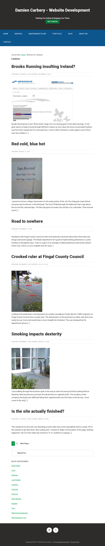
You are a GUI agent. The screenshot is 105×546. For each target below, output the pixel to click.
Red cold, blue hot (28, 144)
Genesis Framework (63, 542)
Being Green (15, 466)
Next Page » (25, 444)
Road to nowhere (27, 221)
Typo (13, 508)
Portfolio (14, 494)
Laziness (14, 485)
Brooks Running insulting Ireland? (43, 66)
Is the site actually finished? (37, 411)
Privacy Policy (75, 542)
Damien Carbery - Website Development (52, 10)
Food (13, 470)
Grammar (14, 475)
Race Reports (16, 499)
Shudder (14, 504)
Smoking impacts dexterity (36, 334)
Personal (14, 489)
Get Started (52, 21)
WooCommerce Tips (18, 518)
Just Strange (16, 480)
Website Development (19, 513)
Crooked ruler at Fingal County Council (47, 256)
